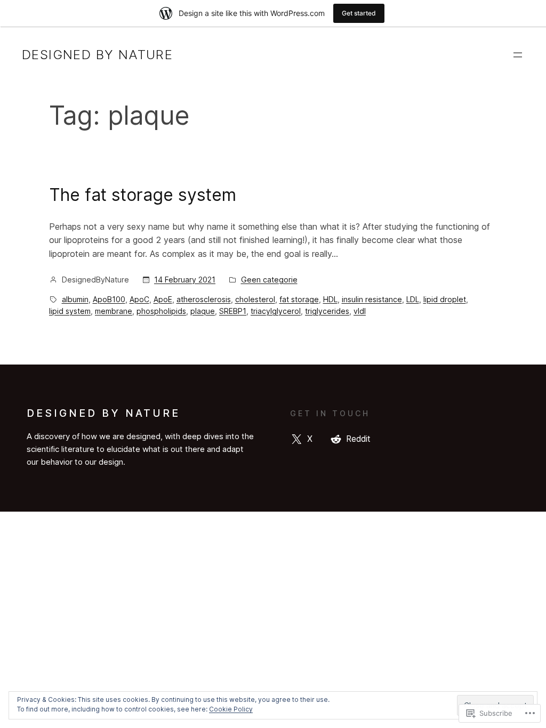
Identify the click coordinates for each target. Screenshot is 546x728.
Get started (359, 13)
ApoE (163, 299)
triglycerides (327, 311)
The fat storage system (142, 194)
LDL (412, 299)
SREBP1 (232, 311)
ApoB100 (109, 299)
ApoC (139, 299)
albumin (75, 299)
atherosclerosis (203, 299)
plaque (202, 311)
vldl (360, 311)
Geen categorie (269, 279)
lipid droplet (444, 299)
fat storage (299, 299)
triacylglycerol (276, 311)
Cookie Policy (231, 709)
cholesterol (255, 299)
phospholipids (161, 311)
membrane (113, 311)
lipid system (70, 311)
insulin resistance (372, 299)
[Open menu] (517, 54)
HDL (330, 299)
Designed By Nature (97, 54)
